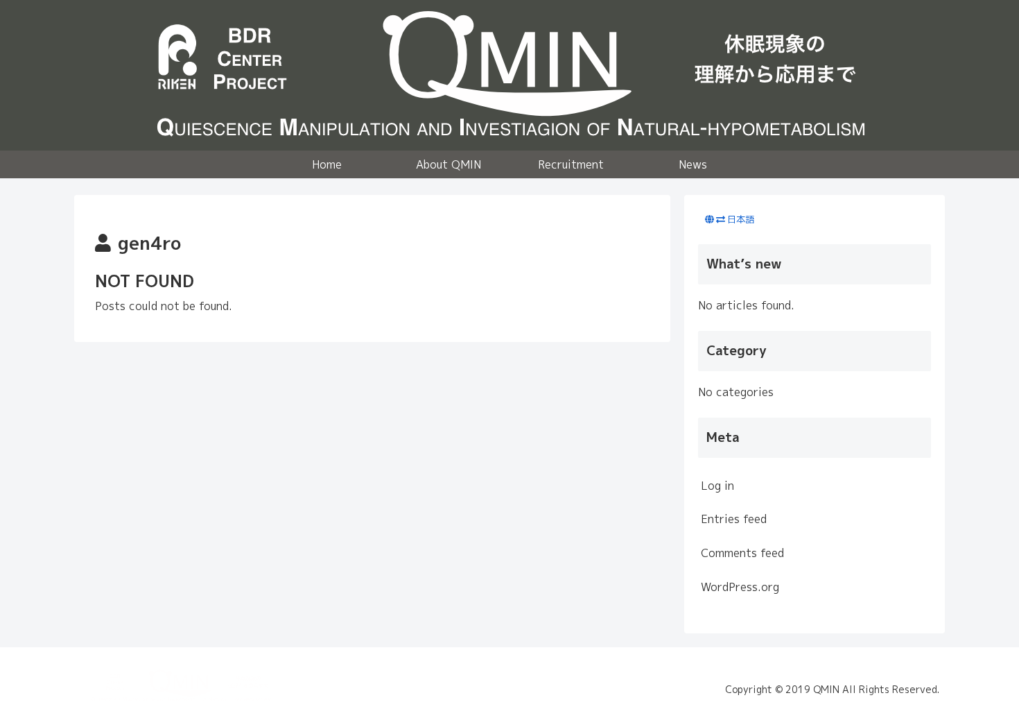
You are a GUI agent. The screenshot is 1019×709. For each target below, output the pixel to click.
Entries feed (734, 519)
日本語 (740, 219)
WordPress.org (740, 587)
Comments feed (742, 553)
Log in (717, 485)
